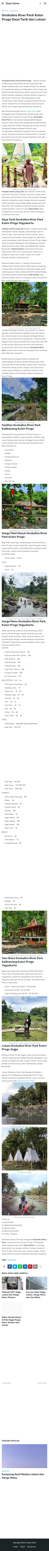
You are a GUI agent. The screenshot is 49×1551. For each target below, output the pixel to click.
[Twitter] (15, 1266)
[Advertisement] (24, 51)
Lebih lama (42, 1383)
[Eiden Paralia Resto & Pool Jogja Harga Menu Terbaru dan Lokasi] (12, 1308)
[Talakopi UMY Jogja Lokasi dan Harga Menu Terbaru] (12, 1283)
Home (15, 1547)
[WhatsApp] (20, 1266)
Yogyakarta (14, 11)
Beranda (5, 11)
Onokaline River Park (25, 1081)
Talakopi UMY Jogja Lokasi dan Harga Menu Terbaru (11, 1295)
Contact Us (31, 1547)
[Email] (35, 1266)
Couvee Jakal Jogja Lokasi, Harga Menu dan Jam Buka (36, 1295)
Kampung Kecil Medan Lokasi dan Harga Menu (23, 1476)
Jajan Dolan (12, 3)
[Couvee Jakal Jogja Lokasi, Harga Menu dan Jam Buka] (36, 1283)
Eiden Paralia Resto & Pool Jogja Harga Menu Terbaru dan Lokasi (11, 1321)
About (22, 1547)
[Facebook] (9, 1266)
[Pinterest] (30, 1266)
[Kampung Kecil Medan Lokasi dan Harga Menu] (24, 1456)
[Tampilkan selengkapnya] (40, 1266)
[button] (2, 3)
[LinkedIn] (25, 1266)
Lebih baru (7, 1383)
